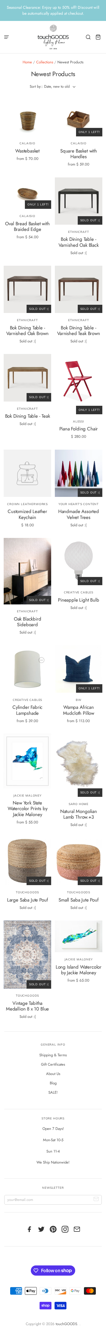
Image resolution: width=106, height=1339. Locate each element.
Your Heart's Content (79, 504)
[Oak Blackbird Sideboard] (27, 571)
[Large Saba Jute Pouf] (27, 861)
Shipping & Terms (53, 1055)
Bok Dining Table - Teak (27, 416)
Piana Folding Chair (78, 428)
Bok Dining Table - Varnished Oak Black (79, 242)
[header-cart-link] (98, 37)
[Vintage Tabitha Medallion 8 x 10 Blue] (27, 954)
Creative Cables (78, 592)
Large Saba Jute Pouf (27, 899)
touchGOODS (27, 892)
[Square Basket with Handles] (78, 120)
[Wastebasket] (27, 120)
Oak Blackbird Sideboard (27, 621)
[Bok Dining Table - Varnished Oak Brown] (27, 289)
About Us (53, 1073)
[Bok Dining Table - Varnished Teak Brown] (78, 289)
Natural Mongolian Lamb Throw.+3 (78, 814)
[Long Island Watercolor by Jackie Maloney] (78, 936)
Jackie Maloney (27, 795)
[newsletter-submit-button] (96, 1200)
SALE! (53, 1092)
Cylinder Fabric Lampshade (27, 710)
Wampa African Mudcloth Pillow (78, 710)
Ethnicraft (78, 232)
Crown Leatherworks (27, 504)
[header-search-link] (88, 37)
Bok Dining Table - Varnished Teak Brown (78, 330)
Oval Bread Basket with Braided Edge (27, 226)
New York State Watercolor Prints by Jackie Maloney (27, 808)
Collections (44, 62)
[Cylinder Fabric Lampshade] (27, 669)
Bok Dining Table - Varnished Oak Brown (27, 330)
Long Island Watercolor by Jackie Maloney (78, 970)
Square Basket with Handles (78, 153)
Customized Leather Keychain (27, 514)
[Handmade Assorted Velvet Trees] (78, 473)
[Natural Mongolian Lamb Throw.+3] (78, 765)
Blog (53, 1083)
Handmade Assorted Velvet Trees (78, 514)
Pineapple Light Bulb (78, 599)
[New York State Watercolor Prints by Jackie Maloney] (27, 761)
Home (27, 62)
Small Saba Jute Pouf (79, 899)
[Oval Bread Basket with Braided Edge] (27, 193)
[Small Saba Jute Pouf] (78, 861)
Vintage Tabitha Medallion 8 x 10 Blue (27, 1006)
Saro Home (78, 804)
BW (78, 700)
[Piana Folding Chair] (78, 384)
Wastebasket (27, 150)
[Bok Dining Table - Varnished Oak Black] (78, 201)
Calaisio (27, 143)
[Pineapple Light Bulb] (78, 561)
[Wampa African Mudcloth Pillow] (78, 669)
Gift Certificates (53, 1064)
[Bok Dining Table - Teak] (27, 377)
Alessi (78, 421)
